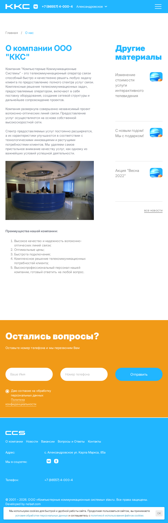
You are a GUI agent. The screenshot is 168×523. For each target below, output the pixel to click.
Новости (32, 441)
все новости (153, 210)
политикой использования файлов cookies (117, 515)
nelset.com (33, 504)
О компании (14, 441)
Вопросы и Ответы (71, 441)
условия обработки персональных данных (41, 515)
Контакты (94, 441)
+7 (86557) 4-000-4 (57, 7)
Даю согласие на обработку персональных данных (31, 393)
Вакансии (48, 441)
